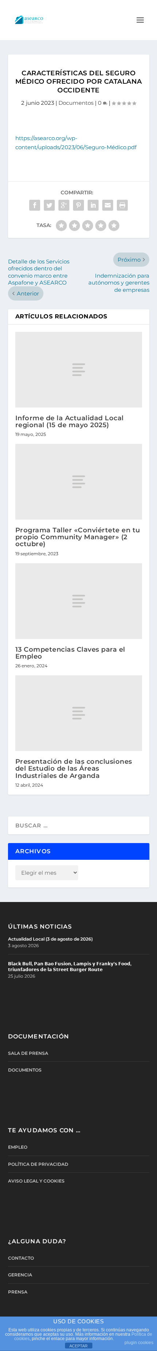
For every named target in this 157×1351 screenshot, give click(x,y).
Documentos (75, 102)
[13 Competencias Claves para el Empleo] (78, 601)
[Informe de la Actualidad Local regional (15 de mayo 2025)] (78, 370)
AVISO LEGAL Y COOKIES (36, 1181)
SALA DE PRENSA (28, 1053)
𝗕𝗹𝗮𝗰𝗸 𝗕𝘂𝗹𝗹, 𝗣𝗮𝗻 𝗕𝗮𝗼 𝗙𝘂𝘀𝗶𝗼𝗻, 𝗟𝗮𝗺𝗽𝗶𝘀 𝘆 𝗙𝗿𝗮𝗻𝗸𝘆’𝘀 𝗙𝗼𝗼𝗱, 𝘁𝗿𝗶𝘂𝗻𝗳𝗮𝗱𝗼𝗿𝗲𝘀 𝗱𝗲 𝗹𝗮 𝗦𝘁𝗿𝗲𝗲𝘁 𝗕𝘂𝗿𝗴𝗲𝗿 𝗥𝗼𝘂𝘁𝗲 (69, 966)
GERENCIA (20, 1275)
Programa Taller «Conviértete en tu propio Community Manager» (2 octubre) (77, 537)
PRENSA (17, 1292)
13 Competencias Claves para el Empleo (70, 652)
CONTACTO (21, 1258)
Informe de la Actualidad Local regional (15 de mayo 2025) (69, 421)
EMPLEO (17, 1147)
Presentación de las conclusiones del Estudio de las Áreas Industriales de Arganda (73, 768)
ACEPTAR (78, 1346)
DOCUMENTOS (25, 1070)
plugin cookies (139, 1342)
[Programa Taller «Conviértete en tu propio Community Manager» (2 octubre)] (78, 482)
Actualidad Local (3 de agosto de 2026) (50, 939)
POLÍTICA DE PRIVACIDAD (38, 1164)
